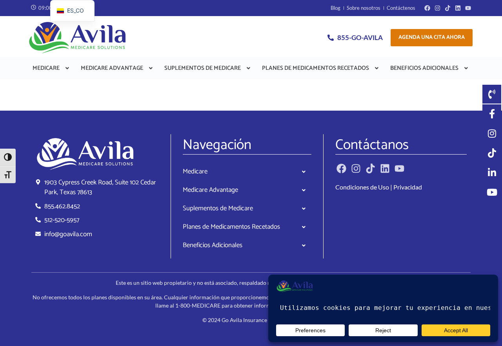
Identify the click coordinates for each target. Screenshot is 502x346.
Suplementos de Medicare (202, 68)
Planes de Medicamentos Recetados (315, 68)
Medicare (46, 68)
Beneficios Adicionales (424, 68)
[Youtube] (468, 8)
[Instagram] (437, 8)
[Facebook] (427, 8)
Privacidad (407, 187)
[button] (51, 68)
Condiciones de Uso (362, 187)
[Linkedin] (458, 8)
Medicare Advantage (112, 68)
